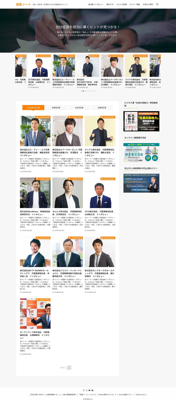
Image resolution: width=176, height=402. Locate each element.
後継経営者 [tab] (102, 107)
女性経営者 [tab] (79, 107)
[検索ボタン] (157, 4)
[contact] (92, 390)
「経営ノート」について (87, 394)
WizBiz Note (140, 394)
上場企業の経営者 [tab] (33, 107)
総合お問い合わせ (37, 394)
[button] (87, 50)
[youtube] (89, 390)
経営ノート (23, 4)
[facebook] (84, 390)
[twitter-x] (86, 390)
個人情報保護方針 (69, 394)
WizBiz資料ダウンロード (107, 394)
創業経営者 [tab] (56, 107)
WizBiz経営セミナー (126, 394)
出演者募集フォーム (53, 394)
